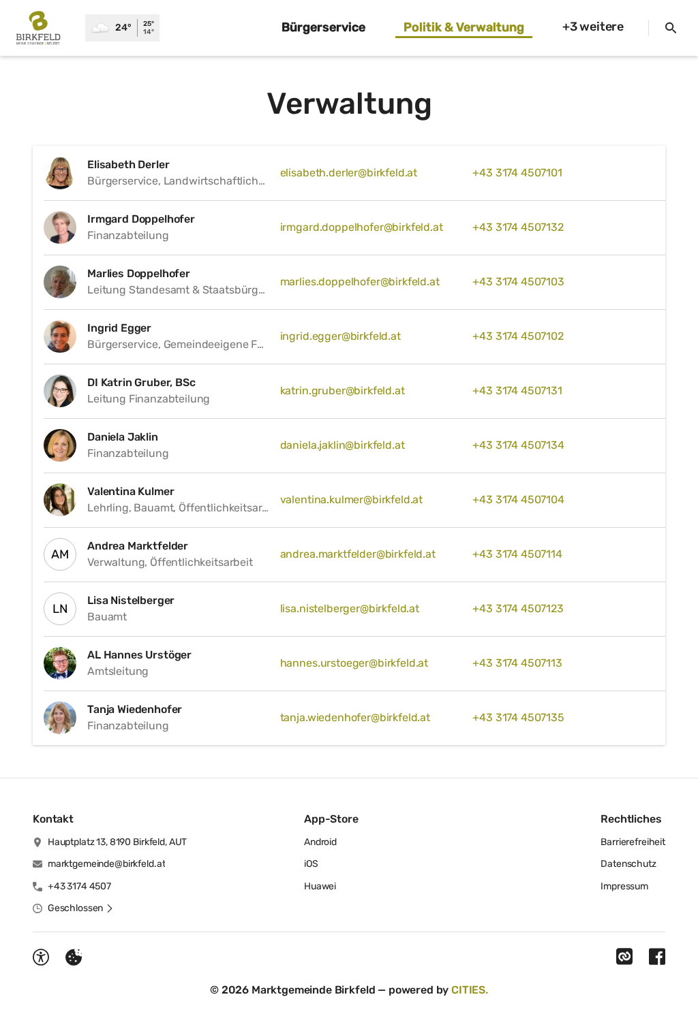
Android (320, 842)
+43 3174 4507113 (517, 662)
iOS (311, 864)
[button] (81, 908)
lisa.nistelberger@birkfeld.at (349, 608)
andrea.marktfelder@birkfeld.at (358, 554)
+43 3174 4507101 (517, 172)
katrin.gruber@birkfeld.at (342, 390)
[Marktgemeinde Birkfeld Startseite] (42, 28)
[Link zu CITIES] (624, 957)
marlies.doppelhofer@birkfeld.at (360, 281)
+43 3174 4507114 (517, 554)
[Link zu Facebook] (657, 957)
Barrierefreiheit (633, 842)
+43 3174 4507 (79, 886)
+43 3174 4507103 (518, 281)
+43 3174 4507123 (517, 608)
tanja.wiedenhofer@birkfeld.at (355, 717)
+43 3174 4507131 (517, 390)
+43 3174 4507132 (517, 227)
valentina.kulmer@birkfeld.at (351, 499)
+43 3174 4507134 (518, 445)
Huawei (320, 886)
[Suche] (671, 28)
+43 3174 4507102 (517, 336)
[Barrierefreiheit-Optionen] (41, 957)
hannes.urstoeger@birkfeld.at (354, 662)
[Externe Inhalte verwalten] (73, 957)
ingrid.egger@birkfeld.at (340, 336)
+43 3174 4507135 (518, 717)
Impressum (624, 886)
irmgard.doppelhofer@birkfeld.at (361, 227)
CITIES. (469, 989)
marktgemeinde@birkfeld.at (107, 864)
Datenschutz (628, 864)
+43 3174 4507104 (518, 499)
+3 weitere (593, 26)
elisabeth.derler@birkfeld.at (349, 172)
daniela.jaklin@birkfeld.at (342, 445)
